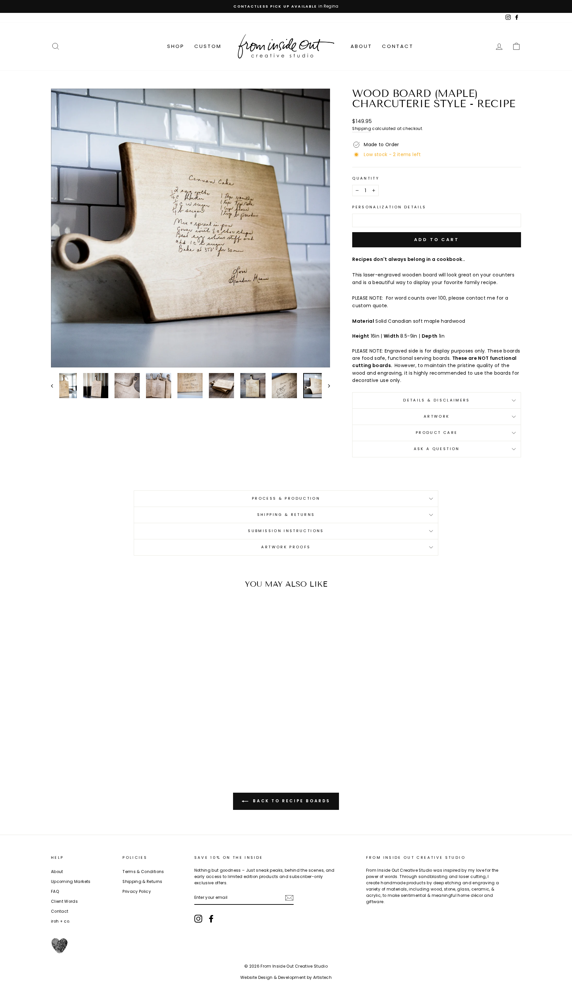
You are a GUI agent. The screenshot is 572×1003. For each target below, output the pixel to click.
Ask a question (437, 448)
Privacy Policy (136, 891)
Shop (175, 46)
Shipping (361, 128)
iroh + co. (61, 921)
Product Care (436, 432)
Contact (397, 46)
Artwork (437, 416)
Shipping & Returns (286, 514)
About (361, 46)
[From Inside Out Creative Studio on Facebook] (211, 919)
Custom (207, 46)
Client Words (64, 901)
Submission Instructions (286, 530)
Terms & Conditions (143, 871)
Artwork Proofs (285, 547)
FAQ (55, 891)
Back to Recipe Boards (290, 801)
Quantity (365, 178)
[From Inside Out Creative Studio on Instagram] (198, 919)
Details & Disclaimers (436, 400)
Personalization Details (389, 207)
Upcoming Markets (71, 881)
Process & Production (286, 498)
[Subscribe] (289, 898)
